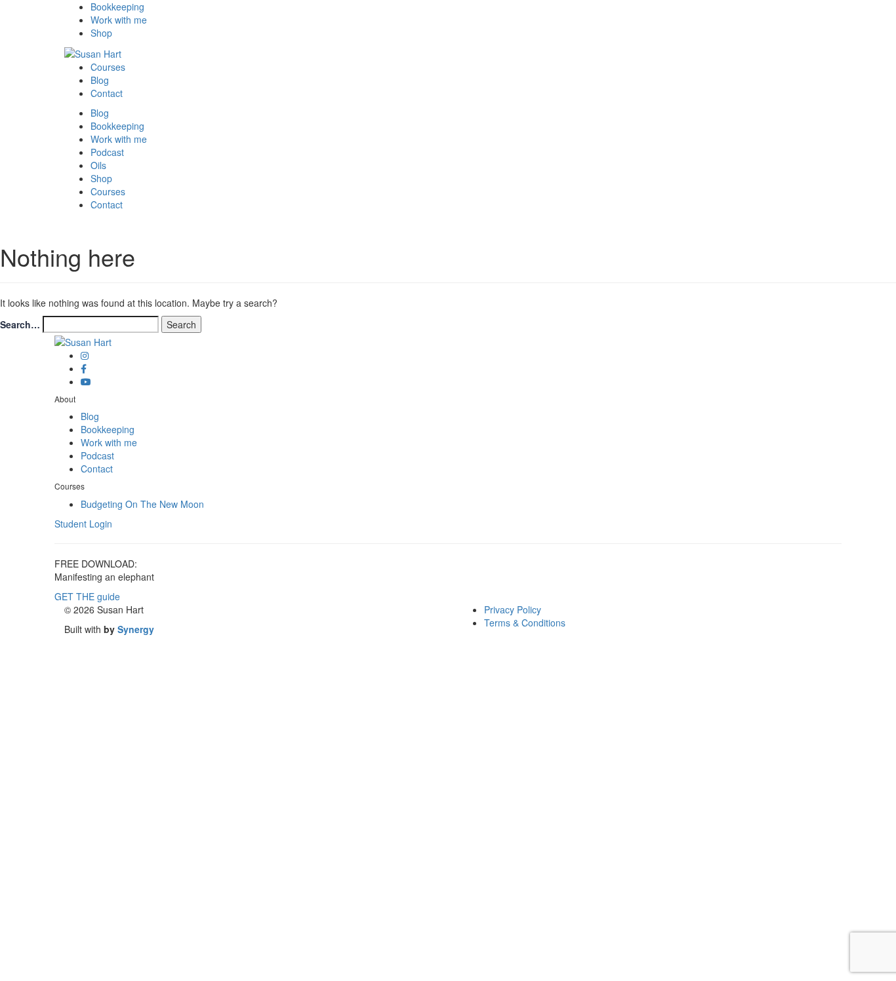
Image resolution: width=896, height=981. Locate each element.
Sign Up (73, 961)
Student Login (83, 523)
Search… (20, 324)
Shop (101, 32)
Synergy (135, 629)
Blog (100, 80)
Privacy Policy (512, 609)
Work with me (119, 19)
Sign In (105, 961)
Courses (108, 66)
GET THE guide (87, 596)
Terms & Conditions (524, 622)
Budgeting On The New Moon (142, 503)
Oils (98, 165)
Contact (107, 93)
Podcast (107, 152)
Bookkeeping (117, 6)
